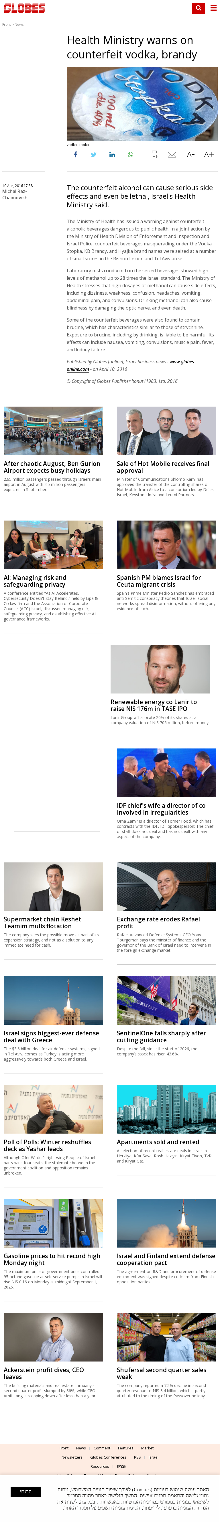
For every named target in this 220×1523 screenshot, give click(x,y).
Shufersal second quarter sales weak (161, 1373)
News (19, 24)
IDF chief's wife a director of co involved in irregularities (161, 808)
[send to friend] (172, 155)
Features (125, 1448)
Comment (102, 1448)
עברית (121, 1466)
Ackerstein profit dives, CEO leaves (44, 1373)
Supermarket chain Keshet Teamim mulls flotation (42, 922)
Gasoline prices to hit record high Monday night (52, 1259)
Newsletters (72, 1457)
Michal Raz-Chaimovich (15, 194)
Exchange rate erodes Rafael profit (158, 922)
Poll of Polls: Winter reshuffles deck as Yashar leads (47, 1145)
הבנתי (26, 1491)
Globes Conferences (108, 1457)
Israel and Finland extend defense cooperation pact (166, 1259)
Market (147, 1448)
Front (6, 24)
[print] (154, 155)
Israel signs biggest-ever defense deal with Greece (51, 1036)
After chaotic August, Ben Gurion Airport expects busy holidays (52, 467)
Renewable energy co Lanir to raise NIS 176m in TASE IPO (154, 705)
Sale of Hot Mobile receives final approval (163, 467)
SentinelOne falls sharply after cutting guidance (161, 1036)
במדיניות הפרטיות (141, 1502)
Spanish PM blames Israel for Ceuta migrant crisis (159, 581)
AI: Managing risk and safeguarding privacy (35, 581)
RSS (137, 1457)
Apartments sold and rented (158, 1142)
